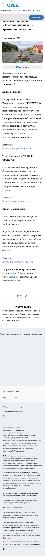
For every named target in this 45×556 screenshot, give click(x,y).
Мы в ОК (17, 10)
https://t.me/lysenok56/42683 (17, 148)
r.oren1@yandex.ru (31, 435)
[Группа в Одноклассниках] (16, 397)
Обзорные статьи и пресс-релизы (14, 407)
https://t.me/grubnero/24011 (17, 201)
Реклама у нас (28, 10)
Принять (36, 17)
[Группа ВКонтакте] (22, 67)
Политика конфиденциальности (14, 411)
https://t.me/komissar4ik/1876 (17, 261)
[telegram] (26, 296)
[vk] (19, 296)
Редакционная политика (11, 416)
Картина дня (6, 10)
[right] (42, 10)
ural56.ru (13, 276)
